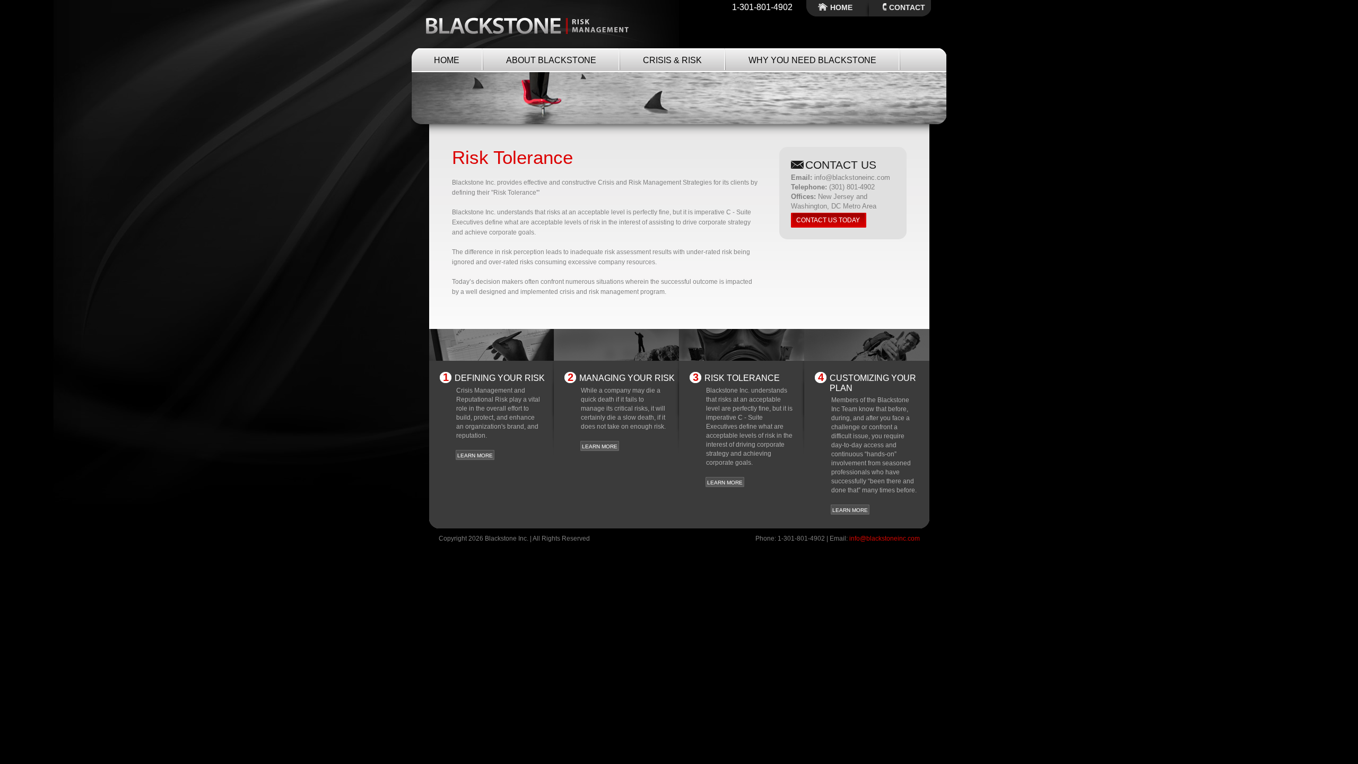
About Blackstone (551, 60)
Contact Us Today (828, 220)
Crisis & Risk (672, 60)
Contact (907, 7)
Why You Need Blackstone (812, 60)
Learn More (475, 455)
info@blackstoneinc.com (884, 538)
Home (841, 7)
